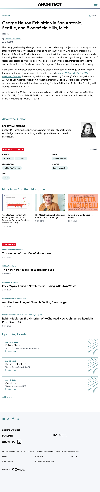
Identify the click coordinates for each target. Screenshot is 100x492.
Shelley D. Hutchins (13, 38)
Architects (8, 158)
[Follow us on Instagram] (17, 418)
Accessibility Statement (44, 461)
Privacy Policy (7, 461)
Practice (6, 16)
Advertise (39, 456)
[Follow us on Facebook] (13, 418)
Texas (6, 178)
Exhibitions (21, 158)
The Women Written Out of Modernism (26, 253)
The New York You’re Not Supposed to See (28, 269)
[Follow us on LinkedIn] (3, 418)
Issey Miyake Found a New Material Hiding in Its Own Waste (39, 286)
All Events (7, 397)
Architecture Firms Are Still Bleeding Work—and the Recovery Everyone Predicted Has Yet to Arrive (16, 219)
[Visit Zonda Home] (13, 469)
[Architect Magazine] (50, 4)
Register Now (11, 351)
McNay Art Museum (12, 168)
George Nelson (59, 158)
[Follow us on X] (8, 418)
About (4, 456)
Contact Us (72, 456)
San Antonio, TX (59, 168)
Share (94, 16)
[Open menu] (95, 4)
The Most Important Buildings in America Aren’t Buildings (50, 216)
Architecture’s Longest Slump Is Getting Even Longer (35, 302)
